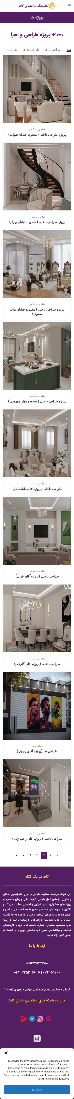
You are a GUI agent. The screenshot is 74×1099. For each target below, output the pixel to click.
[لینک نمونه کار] (37, 98)
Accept (37, 1090)
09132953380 (37, 963)
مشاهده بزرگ (6, 58)
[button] (6, 1053)
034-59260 (51, 972)
